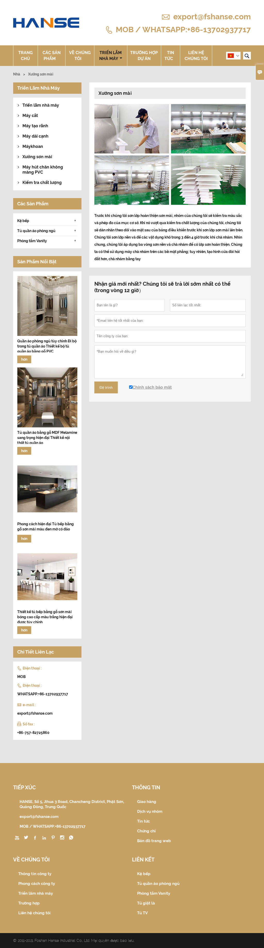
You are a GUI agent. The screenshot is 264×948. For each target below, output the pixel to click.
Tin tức (169, 55)
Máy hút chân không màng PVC (42, 170)
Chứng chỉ (146, 831)
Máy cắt (30, 115)
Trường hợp (29, 903)
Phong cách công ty (36, 883)
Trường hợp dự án (144, 55)
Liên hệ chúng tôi (196, 55)
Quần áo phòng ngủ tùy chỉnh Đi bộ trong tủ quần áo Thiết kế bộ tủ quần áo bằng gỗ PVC (47, 346)
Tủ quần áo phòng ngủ (36, 231)
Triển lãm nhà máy (110, 55)
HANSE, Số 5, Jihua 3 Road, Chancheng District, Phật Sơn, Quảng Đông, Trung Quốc (72, 804)
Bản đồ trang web (154, 841)
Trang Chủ (25, 55)
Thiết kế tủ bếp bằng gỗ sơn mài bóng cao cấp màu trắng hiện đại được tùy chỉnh (45, 617)
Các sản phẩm (52, 55)
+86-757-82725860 (33, 733)
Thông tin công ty (34, 873)
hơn (24, 359)
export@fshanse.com (212, 16)
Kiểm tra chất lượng (42, 182)
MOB (21, 677)
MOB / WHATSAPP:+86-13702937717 (183, 29)
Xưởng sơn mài (37, 156)
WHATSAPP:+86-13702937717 (42, 694)
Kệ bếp (23, 221)
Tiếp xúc (24, 787)
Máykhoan (32, 146)
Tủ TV (142, 913)
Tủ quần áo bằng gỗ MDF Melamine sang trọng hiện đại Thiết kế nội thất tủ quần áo (47, 437)
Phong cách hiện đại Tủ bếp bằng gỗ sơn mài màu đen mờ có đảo (45, 526)
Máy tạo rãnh (35, 125)
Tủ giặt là (146, 903)
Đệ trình (106, 387)
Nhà (16, 74)
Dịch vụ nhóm (149, 811)
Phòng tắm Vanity (32, 241)
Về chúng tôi (80, 55)
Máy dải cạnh (35, 136)
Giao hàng (146, 801)
